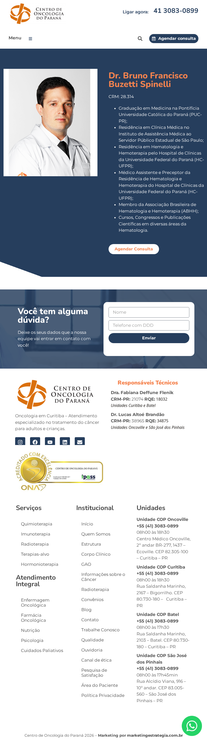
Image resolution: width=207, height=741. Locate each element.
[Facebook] (35, 442)
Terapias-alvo (35, 554)
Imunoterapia (35, 534)
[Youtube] (50, 442)
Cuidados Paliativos (42, 650)
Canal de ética (96, 660)
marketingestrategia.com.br (155, 735)
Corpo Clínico (96, 554)
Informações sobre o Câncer (103, 577)
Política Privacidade (102, 695)
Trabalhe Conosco (100, 629)
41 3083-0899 (175, 10)
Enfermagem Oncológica (35, 603)
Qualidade (92, 639)
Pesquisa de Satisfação (94, 673)
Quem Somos (95, 534)
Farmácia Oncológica (33, 618)
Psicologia (32, 640)
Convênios (92, 599)
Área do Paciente (99, 685)
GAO (86, 564)
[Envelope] (80, 442)
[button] (31, 39)
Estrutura (91, 544)
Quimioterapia (36, 523)
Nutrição (30, 630)
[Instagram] (20, 442)
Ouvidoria (91, 650)
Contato (90, 619)
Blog (86, 609)
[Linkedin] (65, 442)
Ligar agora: (135, 11)
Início (87, 523)
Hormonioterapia (39, 564)
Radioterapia (35, 544)
